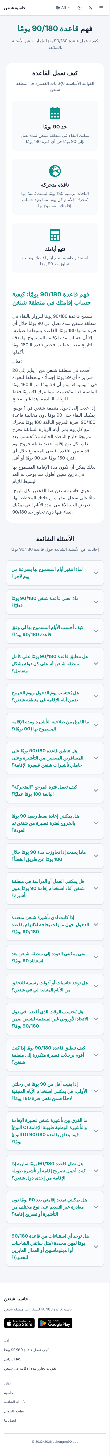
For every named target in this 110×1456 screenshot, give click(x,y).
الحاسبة (10, 1393)
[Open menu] (101, 7)
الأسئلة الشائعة (15, 1402)
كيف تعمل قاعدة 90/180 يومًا (26, 1350)
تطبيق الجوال (14, 1411)
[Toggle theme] (79, 7)
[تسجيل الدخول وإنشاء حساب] (90, 7)
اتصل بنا (10, 1420)
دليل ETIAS (12, 1359)
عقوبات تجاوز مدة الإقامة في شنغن (30, 1368)
